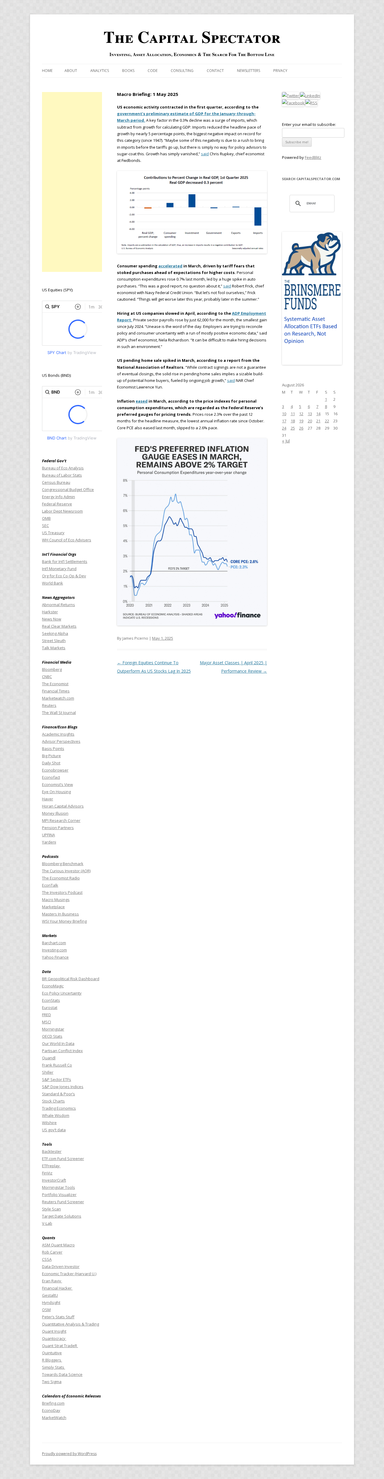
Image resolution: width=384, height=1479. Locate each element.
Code (153, 70)
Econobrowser (55, 770)
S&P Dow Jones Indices (62, 1086)
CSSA (47, 1259)
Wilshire (49, 1122)
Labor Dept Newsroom (62, 511)
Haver (47, 799)
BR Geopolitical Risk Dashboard (70, 978)
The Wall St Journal (59, 712)
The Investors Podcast (62, 892)
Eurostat (49, 1007)
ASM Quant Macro (58, 1245)
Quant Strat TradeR (60, 1345)
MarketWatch (54, 1417)
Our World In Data (58, 1043)
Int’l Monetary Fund (59, 568)
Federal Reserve (57, 504)
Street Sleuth (54, 640)
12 (301, 413)
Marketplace (53, 906)
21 (318, 421)
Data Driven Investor (61, 1266)
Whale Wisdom (55, 1115)
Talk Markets (53, 647)
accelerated (170, 266)
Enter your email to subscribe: (309, 124)
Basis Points (53, 748)
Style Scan (51, 1209)
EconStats (51, 1000)
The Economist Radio (61, 878)
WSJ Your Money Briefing (64, 921)
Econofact (51, 777)
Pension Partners (58, 827)
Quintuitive (52, 1353)
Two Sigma (52, 1381)
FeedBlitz (313, 157)
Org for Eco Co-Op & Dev (64, 576)
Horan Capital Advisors (63, 806)
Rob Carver (52, 1252)
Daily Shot (51, 763)
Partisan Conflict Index (62, 1050)
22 (327, 421)
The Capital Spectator (192, 37)
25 (293, 428)
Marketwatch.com (58, 698)
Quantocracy (54, 1338)
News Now (51, 619)
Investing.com (54, 950)
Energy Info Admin (58, 496)
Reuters (49, 705)
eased (142, 401)
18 (293, 421)
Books (128, 70)
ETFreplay (51, 1165)
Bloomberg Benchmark (62, 863)
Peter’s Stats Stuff (58, 1317)
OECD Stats (52, 1036)
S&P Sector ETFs (56, 1079)
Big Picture (51, 755)
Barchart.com (54, 942)
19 (301, 421)
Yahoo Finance (55, 957)
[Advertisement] (72, 182)
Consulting (182, 70)
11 (293, 413)
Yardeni (49, 842)
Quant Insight (54, 1331)
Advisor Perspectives (61, 741)
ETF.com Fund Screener (63, 1158)
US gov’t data (54, 1129)
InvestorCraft (54, 1180)
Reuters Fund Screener (63, 1201)
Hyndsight (51, 1302)
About (70, 70)
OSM (46, 1309)
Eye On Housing (56, 791)
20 (310, 421)
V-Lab (47, 1223)
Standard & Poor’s (58, 1094)
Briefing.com (53, 1403)
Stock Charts (53, 1101)
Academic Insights (58, 734)
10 (284, 413)
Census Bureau (56, 482)
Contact (215, 70)
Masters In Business (60, 914)
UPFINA (48, 835)
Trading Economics (59, 1108)
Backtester (52, 1151)
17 (284, 421)
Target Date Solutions (61, 1216)
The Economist (55, 683)
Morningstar (53, 1029)
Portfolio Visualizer (59, 1194)
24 (284, 428)
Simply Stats (53, 1367)
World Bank (52, 583)
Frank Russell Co (57, 1065)
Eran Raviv (52, 1281)
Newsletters (248, 70)
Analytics (99, 70)
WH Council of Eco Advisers (66, 540)
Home (47, 70)
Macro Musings (56, 899)
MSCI (46, 1022)
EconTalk (50, 885)
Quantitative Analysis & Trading (70, 1324)
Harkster (50, 612)
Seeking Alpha (55, 633)
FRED (46, 1014)
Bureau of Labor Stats (62, 475)
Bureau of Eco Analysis (63, 468)
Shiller (47, 1072)
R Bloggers (52, 1360)
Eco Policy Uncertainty (62, 993)
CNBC (47, 676)
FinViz (47, 1173)
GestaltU (50, 1295)
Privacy (280, 70)
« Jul (286, 441)
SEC (45, 525)
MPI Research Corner (61, 820)
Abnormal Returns (58, 604)
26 (301, 428)
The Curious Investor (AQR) (66, 870)
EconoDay (51, 1410)
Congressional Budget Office (68, 489)
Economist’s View (57, 784)
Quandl (49, 1058)
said (205, 153)
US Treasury (53, 532)
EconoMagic (53, 986)
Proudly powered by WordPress (69, 1453)
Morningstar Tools (58, 1187)
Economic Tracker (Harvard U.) (69, 1273)
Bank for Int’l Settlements (64, 561)
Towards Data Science (62, 1374)
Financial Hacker (57, 1288)
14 (318, 413)
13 (310, 413)
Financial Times (56, 691)
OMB (46, 518)
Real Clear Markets (59, 626)
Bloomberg (52, 669)
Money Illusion (55, 813)
